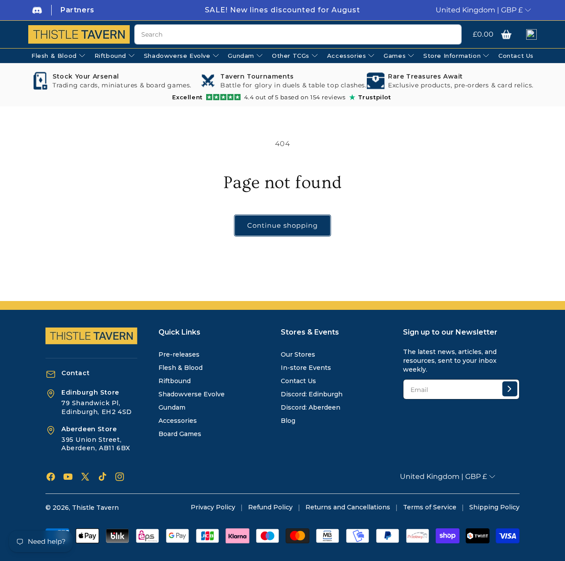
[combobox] (298, 34)
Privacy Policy (213, 507)
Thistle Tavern (95, 508)
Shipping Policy (494, 507)
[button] (506, 34)
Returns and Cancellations (347, 507)
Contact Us (298, 381)
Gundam (171, 407)
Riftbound (174, 381)
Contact (75, 373)
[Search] (451, 35)
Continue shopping (282, 225)
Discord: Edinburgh (312, 394)
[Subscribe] (509, 388)
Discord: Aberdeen (310, 407)
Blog (288, 421)
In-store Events (306, 368)
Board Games (179, 434)
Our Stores (298, 354)
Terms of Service (429, 507)
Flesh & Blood (180, 368)
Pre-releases (179, 354)
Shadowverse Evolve (191, 394)
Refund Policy (270, 507)
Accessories (177, 421)
